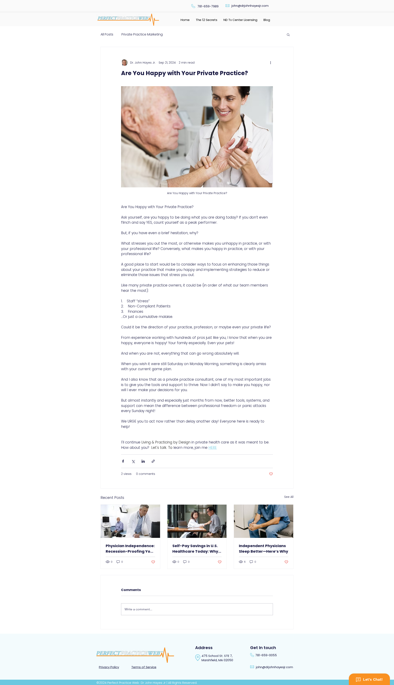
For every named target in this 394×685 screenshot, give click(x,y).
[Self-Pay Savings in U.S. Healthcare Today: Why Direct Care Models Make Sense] (197, 521)
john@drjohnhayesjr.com (250, 5)
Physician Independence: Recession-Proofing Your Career (130, 548)
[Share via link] (153, 461)
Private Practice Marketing (142, 34)
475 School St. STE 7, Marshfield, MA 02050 (218, 658)
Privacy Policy (109, 667)
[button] (288, 34)
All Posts (107, 34)
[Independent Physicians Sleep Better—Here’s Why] (263, 521)
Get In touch (263, 648)
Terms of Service (143, 667)
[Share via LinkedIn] (143, 461)
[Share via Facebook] (123, 461)
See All (288, 497)
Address (204, 648)
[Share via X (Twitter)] (133, 461)
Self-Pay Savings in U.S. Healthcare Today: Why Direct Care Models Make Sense (196, 548)
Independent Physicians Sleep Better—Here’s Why (263, 548)
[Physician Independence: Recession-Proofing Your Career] (130, 521)
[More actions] (270, 62)
